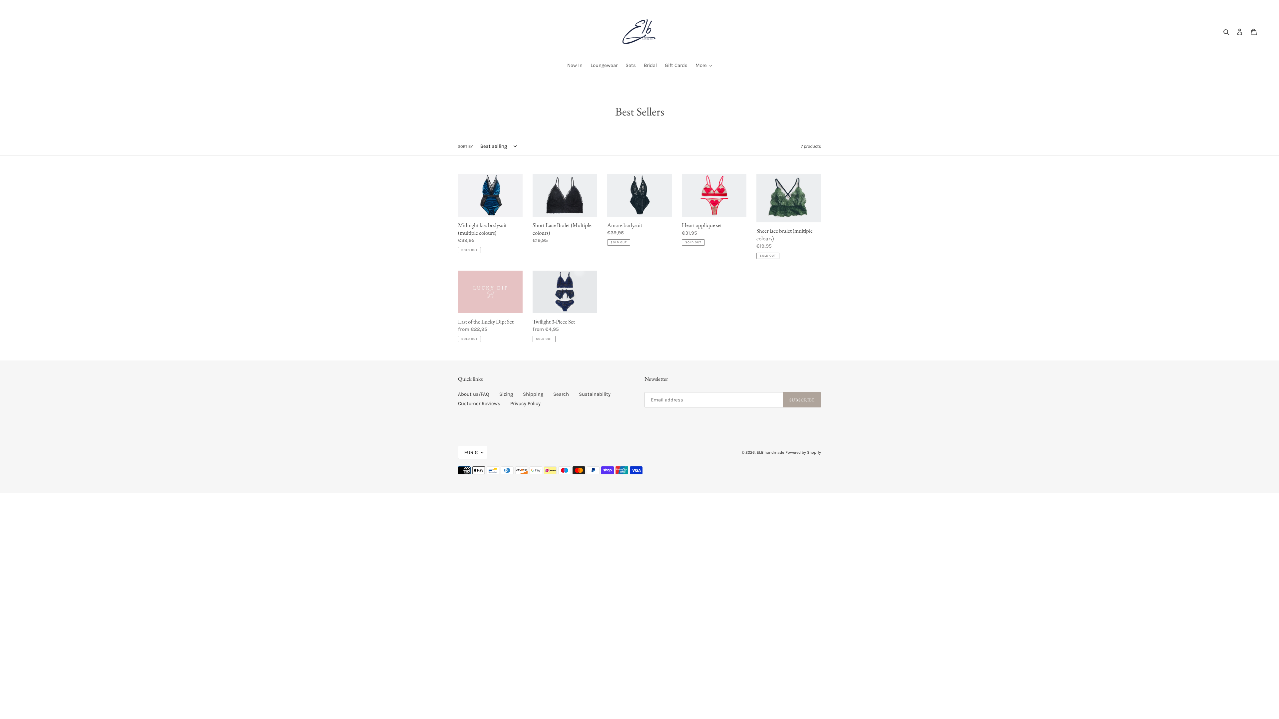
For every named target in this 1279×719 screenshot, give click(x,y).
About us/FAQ (473, 394)
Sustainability (595, 394)
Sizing (506, 394)
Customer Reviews (479, 403)
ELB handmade (770, 452)
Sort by (465, 146)
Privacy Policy (525, 403)
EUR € (471, 452)
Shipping (533, 394)
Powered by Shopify (803, 452)
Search (561, 394)
